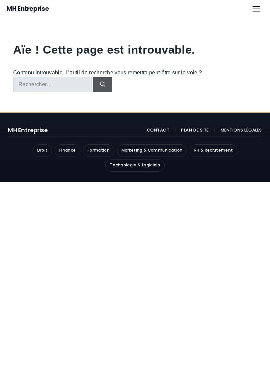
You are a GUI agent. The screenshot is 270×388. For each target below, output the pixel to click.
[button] (256, 9)
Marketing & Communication (152, 150)
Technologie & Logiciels (135, 165)
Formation (99, 150)
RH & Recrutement (213, 150)
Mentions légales (241, 130)
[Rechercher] (102, 84)
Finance (67, 150)
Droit (42, 150)
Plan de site (194, 130)
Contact (158, 130)
